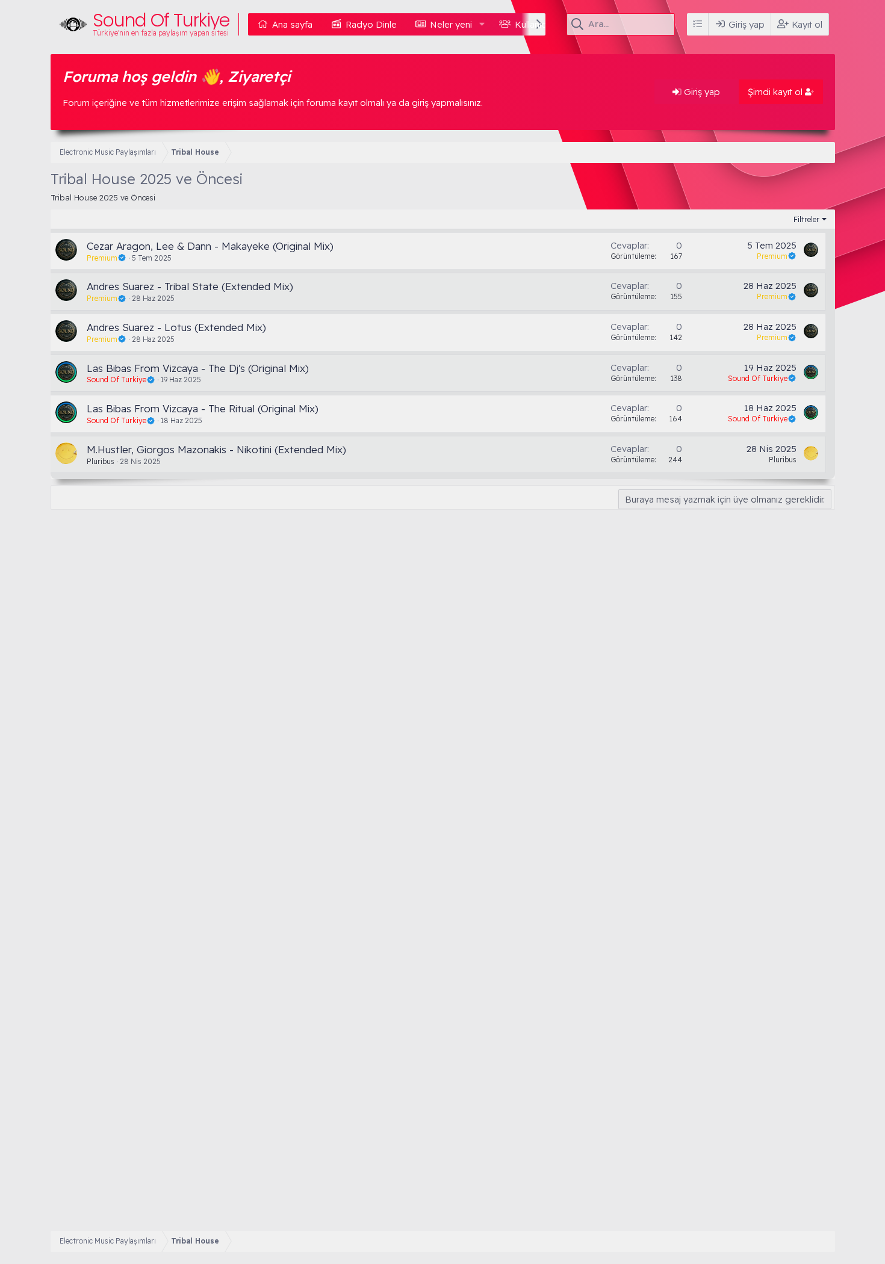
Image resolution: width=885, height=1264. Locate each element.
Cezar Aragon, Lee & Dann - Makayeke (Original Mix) (210, 246)
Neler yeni (451, 24)
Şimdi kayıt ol (776, 92)
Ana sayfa (292, 24)
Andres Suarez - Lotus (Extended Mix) (176, 327)
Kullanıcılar (536, 24)
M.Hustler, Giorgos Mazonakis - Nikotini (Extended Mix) (216, 449)
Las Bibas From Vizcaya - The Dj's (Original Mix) (198, 368)
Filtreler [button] (806, 219)
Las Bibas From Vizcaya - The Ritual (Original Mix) (202, 408)
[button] (481, 24)
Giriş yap (701, 92)
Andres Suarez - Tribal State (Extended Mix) (190, 286)
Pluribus (100, 461)
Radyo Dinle (371, 24)
